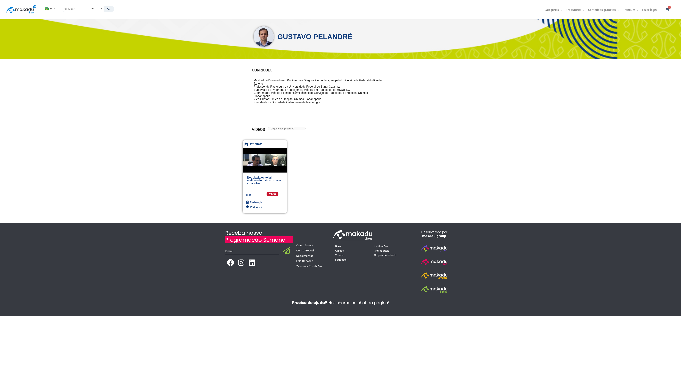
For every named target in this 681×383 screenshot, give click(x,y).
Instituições (381, 246)
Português (256, 207)
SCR (248, 194)
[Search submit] (109, 9)
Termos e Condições (309, 266)
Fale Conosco (304, 261)
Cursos (339, 250)
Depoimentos (304, 256)
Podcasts (341, 260)
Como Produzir (305, 250)
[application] (560, 9)
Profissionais (381, 250)
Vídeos (339, 255)
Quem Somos (305, 245)
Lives (338, 246)
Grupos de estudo (385, 255)
